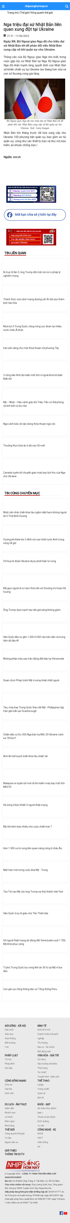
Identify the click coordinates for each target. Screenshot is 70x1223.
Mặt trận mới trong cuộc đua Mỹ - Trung (25, 869)
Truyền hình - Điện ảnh (48, 1076)
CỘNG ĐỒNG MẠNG (15, 1080)
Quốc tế (41, 1093)
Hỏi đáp (8, 1068)
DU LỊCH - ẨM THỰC (16, 1104)
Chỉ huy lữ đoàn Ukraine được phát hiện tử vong (29, 561)
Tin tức (8, 1059)
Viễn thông (43, 1142)
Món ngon (10, 1121)
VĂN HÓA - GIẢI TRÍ (48, 1055)
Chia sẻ (8, 1084)
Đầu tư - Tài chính (46, 1047)
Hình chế (9, 1093)
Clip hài (8, 1089)
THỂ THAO (44, 1080)
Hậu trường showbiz (47, 1063)
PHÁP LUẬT (11, 1055)
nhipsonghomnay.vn (36, 6)
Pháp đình (10, 1063)
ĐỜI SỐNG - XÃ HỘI (15, 1025)
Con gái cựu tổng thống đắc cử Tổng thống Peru (30, 989)
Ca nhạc (42, 1059)
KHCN (40, 1133)
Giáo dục (9, 1034)
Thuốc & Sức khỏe (46, 1117)
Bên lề (41, 1097)
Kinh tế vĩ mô (44, 1029)
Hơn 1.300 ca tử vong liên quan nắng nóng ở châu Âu (32, 848)
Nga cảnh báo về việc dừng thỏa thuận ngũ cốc (29, 423)
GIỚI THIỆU (11, 1150)
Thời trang (43, 1068)
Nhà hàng (9, 1125)
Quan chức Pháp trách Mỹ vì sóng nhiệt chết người (31, 680)
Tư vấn (41, 1125)
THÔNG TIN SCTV (14, 1154)
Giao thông (10, 1038)
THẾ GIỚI (10, 1129)
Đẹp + (40, 1112)
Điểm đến (9, 1108)
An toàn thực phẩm (47, 1108)
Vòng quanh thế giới (15, 1133)
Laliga (40, 1084)
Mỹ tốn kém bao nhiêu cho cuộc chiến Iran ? (27, 826)
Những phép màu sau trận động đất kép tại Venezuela (33, 658)
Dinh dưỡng (43, 1121)
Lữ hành (9, 1117)
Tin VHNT (42, 1072)
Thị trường (43, 1043)
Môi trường (10, 1043)
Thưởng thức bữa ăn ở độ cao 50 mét (24, 445)
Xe (39, 1146)
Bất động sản (44, 1051)
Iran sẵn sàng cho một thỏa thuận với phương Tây (31, 348)
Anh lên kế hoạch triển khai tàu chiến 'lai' (25, 756)
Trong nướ (43, 1089)
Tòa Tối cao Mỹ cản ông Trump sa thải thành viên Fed (33, 891)
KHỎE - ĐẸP (44, 1104)
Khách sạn (10, 1112)
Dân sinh (9, 1029)
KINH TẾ (42, 1025)
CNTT (40, 1138)
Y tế (6, 1047)
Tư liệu (8, 1138)
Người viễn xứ (11, 1142)
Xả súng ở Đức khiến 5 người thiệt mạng (25, 804)
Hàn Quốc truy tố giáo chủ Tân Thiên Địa (25, 913)
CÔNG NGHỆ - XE (47, 1129)
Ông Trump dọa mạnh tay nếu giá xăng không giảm (32, 609)
